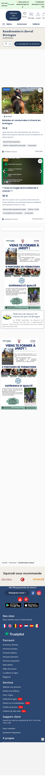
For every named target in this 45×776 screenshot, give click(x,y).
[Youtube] (20, 599)
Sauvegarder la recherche (28, 44)
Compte (38, 18)
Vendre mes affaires (11, 691)
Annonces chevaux (10, 644)
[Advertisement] (22, 63)
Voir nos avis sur (4, 4)
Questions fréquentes (12, 732)
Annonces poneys (10, 648)
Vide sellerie (8, 665)
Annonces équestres (11, 661)
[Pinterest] (26, 599)
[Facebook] (33, 593)
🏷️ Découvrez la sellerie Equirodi (22, 4)
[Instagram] (39, 593)
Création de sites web (11, 711)
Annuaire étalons (10, 653)
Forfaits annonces (10, 707)
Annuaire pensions (10, 657)
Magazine (7, 677)
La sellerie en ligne (10, 673)
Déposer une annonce (13, 15)
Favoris (24, 17)
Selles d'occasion (10, 669)
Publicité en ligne (10, 699)
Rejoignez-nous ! (17, 592)
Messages (31, 18)
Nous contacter (9, 728)
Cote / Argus (8, 695)
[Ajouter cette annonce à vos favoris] (40, 90)
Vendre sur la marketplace (13, 703)
